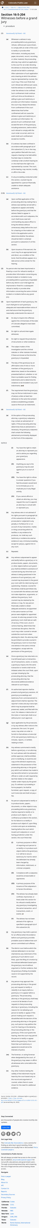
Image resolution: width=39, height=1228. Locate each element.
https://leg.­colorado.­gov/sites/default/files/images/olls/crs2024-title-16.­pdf (19, 1100)
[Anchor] (26, 33)
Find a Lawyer (6, 1176)
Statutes (13, 1208)
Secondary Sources (8, 1194)
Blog (2, 1179)
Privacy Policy (6, 1197)
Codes (12, 1202)
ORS (15, 1217)
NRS (11, 1211)
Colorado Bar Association (13, 1143)
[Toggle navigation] (35, 3)
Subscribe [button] (5, 1127)
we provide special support (22, 1160)
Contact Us (5, 1188)
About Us (4, 1182)
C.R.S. (7, 7)
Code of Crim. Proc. (24, 7)
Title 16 (13, 7)
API (2, 1185)
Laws (12, 1214)
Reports (4, 1191)
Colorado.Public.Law (18, 3)
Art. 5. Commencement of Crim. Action (16, 9)
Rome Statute (15, 1223)
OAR (11, 1217)
